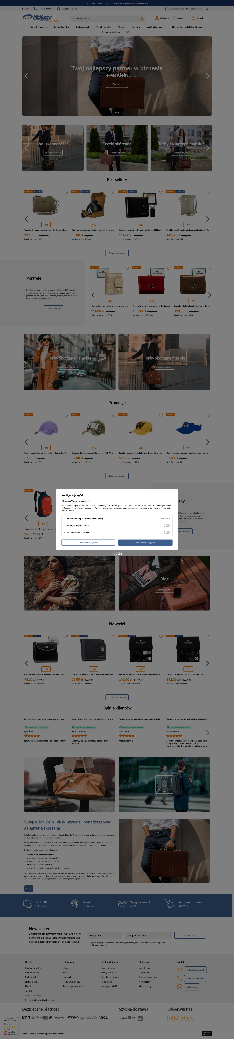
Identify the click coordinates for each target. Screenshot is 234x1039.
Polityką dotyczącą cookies (123, 505)
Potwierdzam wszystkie (145, 542)
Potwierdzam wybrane (88, 542)
